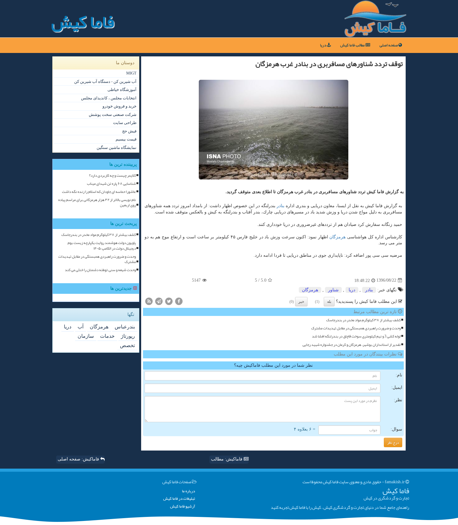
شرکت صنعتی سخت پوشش (112, 114)
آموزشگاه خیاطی (121, 89)
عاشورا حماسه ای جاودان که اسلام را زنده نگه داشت (99, 191)
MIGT (131, 73)
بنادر (280, 205)
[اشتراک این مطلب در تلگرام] (159, 300)
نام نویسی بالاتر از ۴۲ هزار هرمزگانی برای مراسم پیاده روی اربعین (97, 202)
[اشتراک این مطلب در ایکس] (169, 300)
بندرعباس (125, 326)
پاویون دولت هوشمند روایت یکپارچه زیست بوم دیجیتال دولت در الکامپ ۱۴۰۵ (102, 245)
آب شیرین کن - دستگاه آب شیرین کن (105, 81)
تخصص (127, 345)
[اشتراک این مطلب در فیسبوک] (178, 300)
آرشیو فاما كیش (182, 506)
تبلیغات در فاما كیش (179, 498)
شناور (333, 290)
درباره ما (188, 491)
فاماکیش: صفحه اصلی (79, 459)
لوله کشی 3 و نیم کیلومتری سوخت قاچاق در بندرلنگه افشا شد (356, 336)
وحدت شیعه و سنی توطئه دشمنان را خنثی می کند (100, 270)
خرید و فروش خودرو (119, 106)
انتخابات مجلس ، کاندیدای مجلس (108, 98)
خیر (301, 301)
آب (80, 326)
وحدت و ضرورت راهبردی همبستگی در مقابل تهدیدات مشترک (356, 328)
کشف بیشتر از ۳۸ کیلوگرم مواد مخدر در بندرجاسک (363, 320)
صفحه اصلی (388, 45)
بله (329, 301)
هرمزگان (337, 237)
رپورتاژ (128, 336)
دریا (323, 45)
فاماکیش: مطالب (227, 459)
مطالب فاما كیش (352, 45)
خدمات (107, 336)
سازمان (86, 336)
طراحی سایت (124, 122)
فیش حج (129, 131)
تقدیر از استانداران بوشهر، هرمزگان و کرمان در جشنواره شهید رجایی (352, 344)
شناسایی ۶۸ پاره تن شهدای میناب (111, 183)
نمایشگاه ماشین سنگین (116, 147)
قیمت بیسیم (126, 139)
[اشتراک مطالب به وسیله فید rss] (149, 300)
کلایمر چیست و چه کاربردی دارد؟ (112, 175)
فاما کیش (82, 21)
